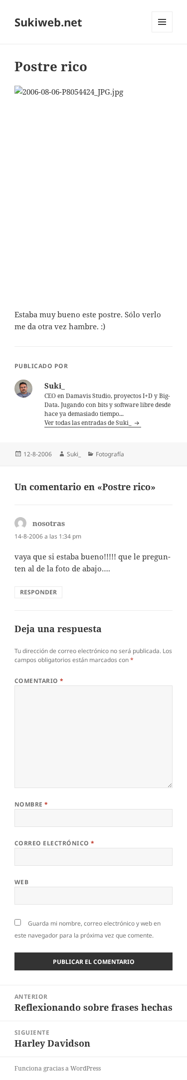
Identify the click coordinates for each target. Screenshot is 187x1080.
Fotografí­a (110, 454)
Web (21, 882)
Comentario (39, 680)
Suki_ (74, 454)
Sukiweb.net (48, 21)
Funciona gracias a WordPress (57, 1068)
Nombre (31, 804)
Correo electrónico (54, 843)
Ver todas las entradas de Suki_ (88, 422)
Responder (38, 592)
